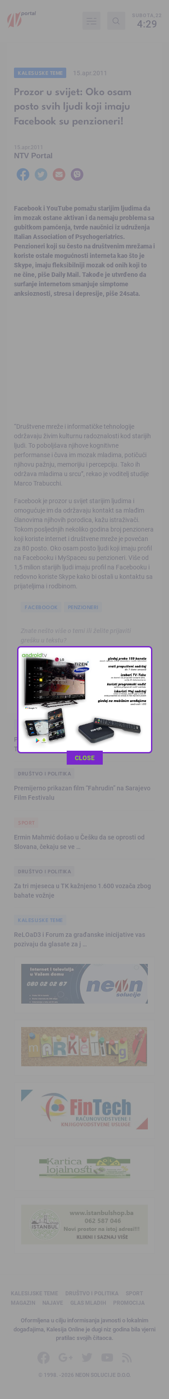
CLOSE (85, 757)
